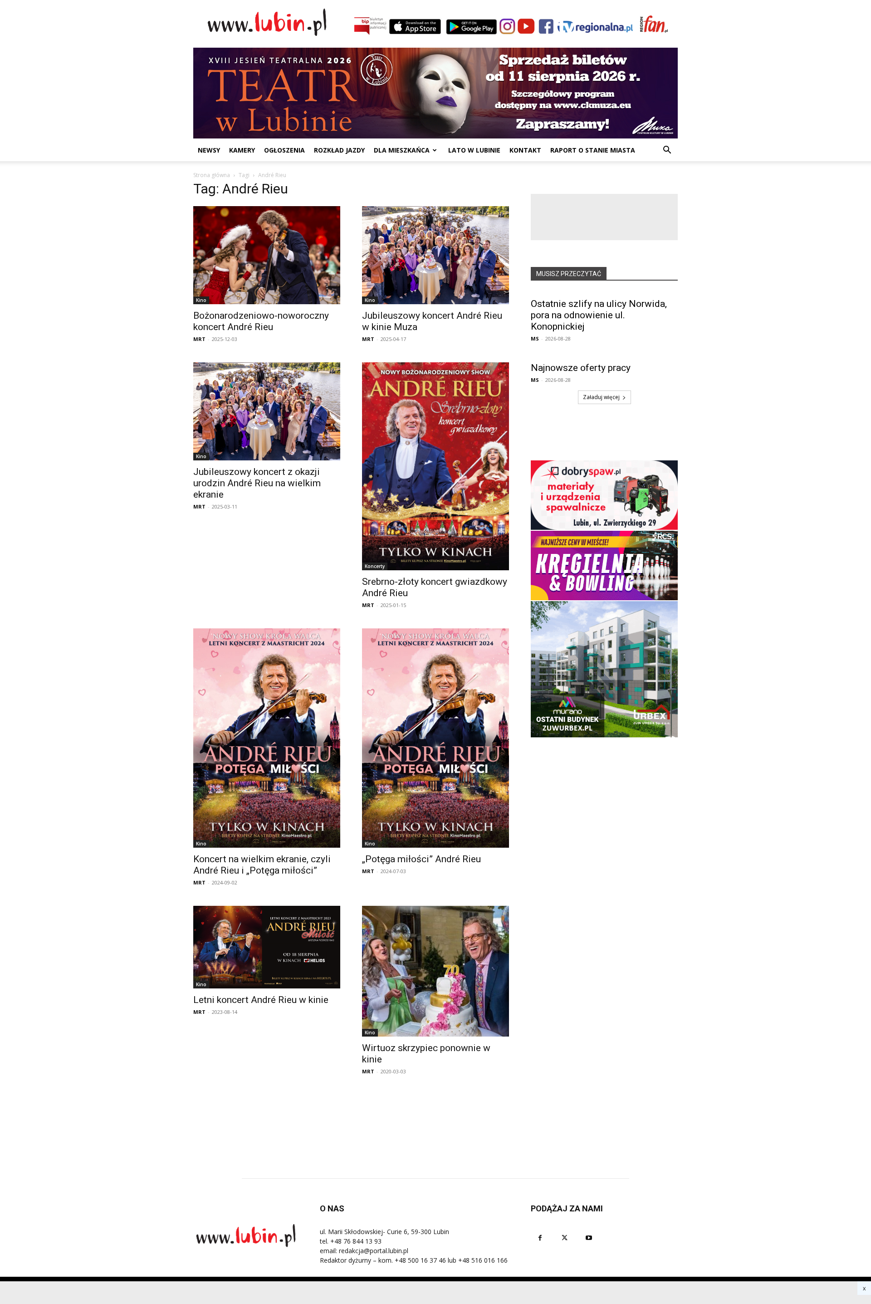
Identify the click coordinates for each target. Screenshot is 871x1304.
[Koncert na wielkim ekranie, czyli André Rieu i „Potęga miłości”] (266, 738)
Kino (201, 300)
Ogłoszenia (284, 150)
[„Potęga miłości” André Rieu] (435, 738)
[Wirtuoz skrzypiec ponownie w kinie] (435, 971)
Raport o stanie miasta (592, 150)
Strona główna (211, 175)
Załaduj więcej (601, 397)
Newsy (209, 150)
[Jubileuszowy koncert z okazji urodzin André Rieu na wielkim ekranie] (266, 411)
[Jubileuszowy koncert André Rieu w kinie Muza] (435, 255)
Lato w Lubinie (474, 150)
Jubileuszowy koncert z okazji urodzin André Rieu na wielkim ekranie (257, 483)
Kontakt (525, 150)
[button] (667, 151)
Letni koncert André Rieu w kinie (260, 999)
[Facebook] (540, 1238)
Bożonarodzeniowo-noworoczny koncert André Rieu (261, 321)
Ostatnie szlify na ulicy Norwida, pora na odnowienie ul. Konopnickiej (599, 315)
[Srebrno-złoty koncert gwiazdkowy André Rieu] (435, 466)
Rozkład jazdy (339, 150)
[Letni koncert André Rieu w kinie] (266, 947)
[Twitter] (564, 1238)
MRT (199, 339)
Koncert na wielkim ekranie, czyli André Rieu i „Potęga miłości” (262, 865)
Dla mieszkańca (402, 150)
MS (535, 338)
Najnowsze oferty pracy (581, 367)
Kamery (242, 150)
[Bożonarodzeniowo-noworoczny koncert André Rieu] (266, 255)
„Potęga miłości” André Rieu (421, 859)
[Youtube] (589, 1238)
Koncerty (375, 566)
